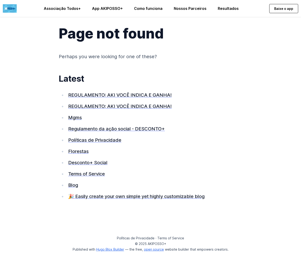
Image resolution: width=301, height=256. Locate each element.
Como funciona (148, 8)
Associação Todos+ (62, 8)
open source (154, 249)
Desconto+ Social (87, 162)
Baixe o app (283, 9)
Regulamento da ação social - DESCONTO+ (116, 129)
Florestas (78, 151)
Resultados (228, 8)
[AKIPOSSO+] (10, 8)
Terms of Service (86, 174)
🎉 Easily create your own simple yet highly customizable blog (136, 196)
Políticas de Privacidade (94, 140)
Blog (73, 185)
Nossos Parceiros (190, 8)
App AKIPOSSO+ (107, 8)
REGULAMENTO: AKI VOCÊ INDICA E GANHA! (120, 95)
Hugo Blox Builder (110, 249)
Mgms (75, 117)
